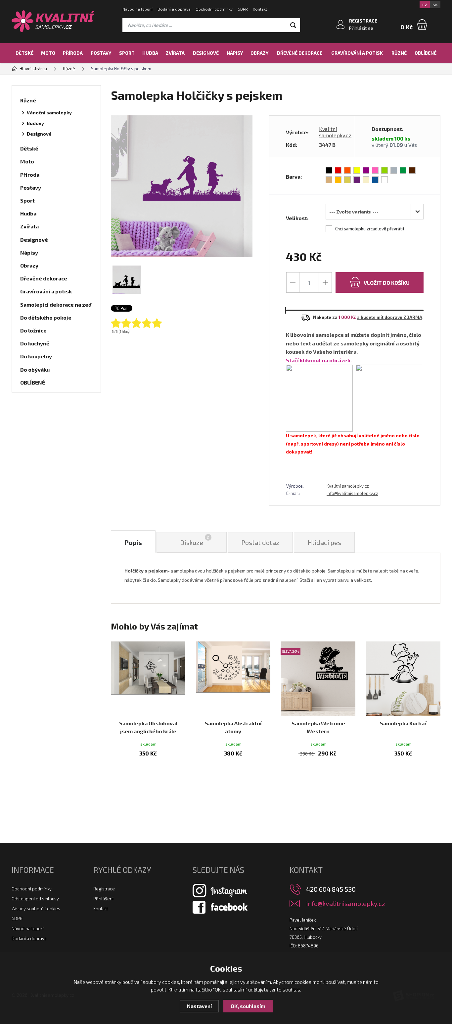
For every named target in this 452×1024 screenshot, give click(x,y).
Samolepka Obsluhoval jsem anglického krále (148, 727)
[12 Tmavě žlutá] (338, 179)
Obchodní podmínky (214, 9)
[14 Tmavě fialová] (356, 179)
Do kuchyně (34, 343)
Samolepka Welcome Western (318, 727)
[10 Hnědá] (412, 170)
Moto (48, 53)
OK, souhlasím (248, 1006)
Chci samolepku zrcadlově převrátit (369, 228)
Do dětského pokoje (45, 317)
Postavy (101, 53)
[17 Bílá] (384, 179)
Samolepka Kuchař (403, 723)
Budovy (35, 123)
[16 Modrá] (375, 179)
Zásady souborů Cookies (36, 908)
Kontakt (260, 9)
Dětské (24, 53)
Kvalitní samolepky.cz (335, 132)
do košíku (387, 282)
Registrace (104, 888)
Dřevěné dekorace (299, 53)
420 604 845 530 (331, 889)
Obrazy (259, 53)
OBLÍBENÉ (425, 53)
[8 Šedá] (393, 170)
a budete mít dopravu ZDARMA (389, 317)
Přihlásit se (361, 28)
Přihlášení (103, 898)
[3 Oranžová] (347, 170)
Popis (133, 542)
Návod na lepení (137, 9)
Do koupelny (36, 356)
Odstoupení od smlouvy (35, 898)
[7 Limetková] (384, 170)
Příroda (73, 53)
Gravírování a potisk (357, 53)
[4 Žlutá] (356, 170)
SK (435, 4)
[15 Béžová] (366, 179)
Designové (206, 53)
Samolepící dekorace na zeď (56, 304)
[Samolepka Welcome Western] (318, 678)
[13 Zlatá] (347, 179)
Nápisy (235, 53)
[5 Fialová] (366, 170)
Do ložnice (33, 330)
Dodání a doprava (174, 9)
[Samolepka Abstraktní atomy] (233, 678)
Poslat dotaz (260, 542)
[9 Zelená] (403, 170)
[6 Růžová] (375, 170)
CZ (424, 4)
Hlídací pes (324, 542)
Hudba (150, 53)
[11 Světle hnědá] (329, 179)
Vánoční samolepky (49, 112)
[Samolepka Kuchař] (403, 678)
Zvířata (175, 53)
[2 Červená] (338, 170)
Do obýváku (35, 369)
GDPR (243, 9)
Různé (399, 53)
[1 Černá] (329, 170)
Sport (127, 53)
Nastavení (199, 1006)
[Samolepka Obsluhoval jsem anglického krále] (148, 678)
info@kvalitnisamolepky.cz (352, 493)
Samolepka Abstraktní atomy (233, 727)
